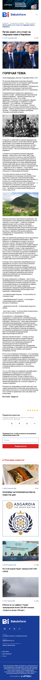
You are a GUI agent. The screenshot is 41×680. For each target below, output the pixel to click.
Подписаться (20, 446)
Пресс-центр (30, 23)
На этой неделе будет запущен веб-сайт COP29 (20, 570)
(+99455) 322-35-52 (8, 636)
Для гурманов (7, 654)
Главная (5, 23)
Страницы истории (17, 23)
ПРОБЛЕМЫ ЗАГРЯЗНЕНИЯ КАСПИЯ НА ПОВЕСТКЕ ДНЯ (19, 493)
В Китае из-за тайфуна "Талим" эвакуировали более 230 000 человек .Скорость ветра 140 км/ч (18, 607)
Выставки (6, 651)
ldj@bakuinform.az (8, 640)
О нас (4, 656)
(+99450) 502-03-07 (21, 636)
